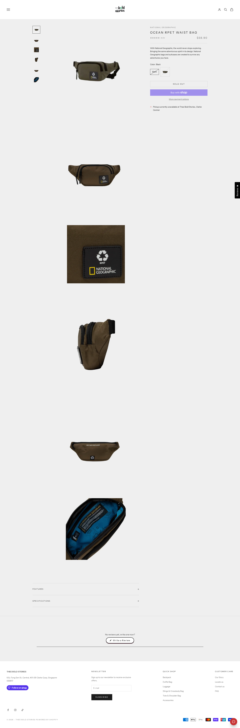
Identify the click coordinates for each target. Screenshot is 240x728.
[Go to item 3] (36, 50)
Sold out (179, 84)
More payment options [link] (179, 99)
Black (154, 71)
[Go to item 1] (36, 30)
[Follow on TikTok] (22, 710)
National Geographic (163, 27)
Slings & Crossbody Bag (173, 691)
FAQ (217, 691)
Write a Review (123, 641)
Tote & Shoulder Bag (172, 695)
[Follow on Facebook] (8, 710)
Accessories (168, 700)
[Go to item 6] (36, 80)
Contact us (219, 686)
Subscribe (101, 697)
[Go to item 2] (36, 40)
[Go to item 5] (36, 70)
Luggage (166, 686)
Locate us (219, 682)
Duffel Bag (167, 682)
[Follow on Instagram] (15, 710)
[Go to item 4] (36, 60)
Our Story (219, 677)
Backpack (167, 677)
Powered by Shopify (47, 720)
